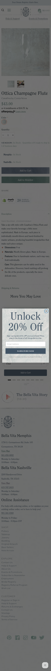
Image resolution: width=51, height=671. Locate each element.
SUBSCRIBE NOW (25, 351)
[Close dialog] (46, 311)
